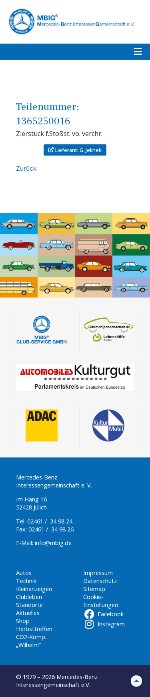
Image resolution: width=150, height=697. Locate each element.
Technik (26, 581)
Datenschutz (100, 581)
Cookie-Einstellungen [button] (100, 601)
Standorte (29, 605)
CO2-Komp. (31, 637)
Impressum (98, 573)
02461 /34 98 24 (49, 521)
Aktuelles (28, 613)
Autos (24, 573)
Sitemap (94, 589)
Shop (23, 621)
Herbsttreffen (34, 629)
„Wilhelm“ (28, 645)
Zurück (26, 168)
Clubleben (29, 597)
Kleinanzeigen (34, 589)
